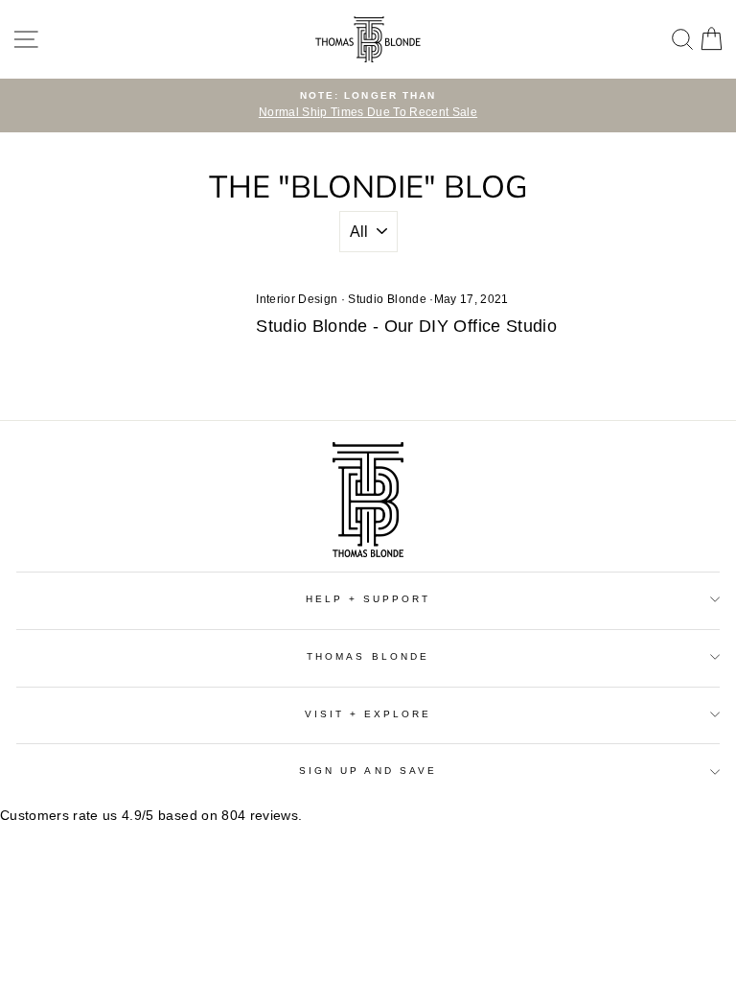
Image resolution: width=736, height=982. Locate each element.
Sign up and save (368, 770)
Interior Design (296, 299)
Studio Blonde (387, 299)
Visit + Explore (368, 714)
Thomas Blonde (368, 656)
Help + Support (368, 599)
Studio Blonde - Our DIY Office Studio (406, 326)
